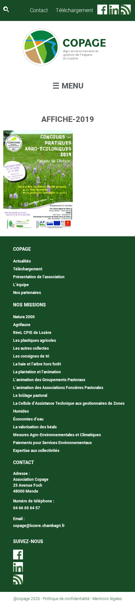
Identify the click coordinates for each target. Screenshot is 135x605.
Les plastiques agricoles (34, 340)
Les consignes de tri (31, 356)
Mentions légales (107, 599)
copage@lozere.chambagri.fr (39, 526)
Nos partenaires (27, 293)
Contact (39, 10)
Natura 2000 (24, 317)
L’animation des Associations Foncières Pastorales (58, 388)
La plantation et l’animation (37, 372)
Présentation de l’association (39, 277)
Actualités (22, 261)
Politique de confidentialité (66, 599)
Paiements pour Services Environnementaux (52, 443)
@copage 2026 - (28, 599)
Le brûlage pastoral (30, 396)
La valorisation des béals (35, 427)
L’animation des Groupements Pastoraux (49, 380)
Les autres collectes (31, 348)
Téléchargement (74, 10)
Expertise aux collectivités (36, 451)
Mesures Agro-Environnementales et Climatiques (57, 435)
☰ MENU (68, 86)
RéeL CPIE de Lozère (32, 333)
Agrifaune (21, 325)
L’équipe (21, 285)
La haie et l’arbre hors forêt (37, 364)
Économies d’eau (28, 419)
